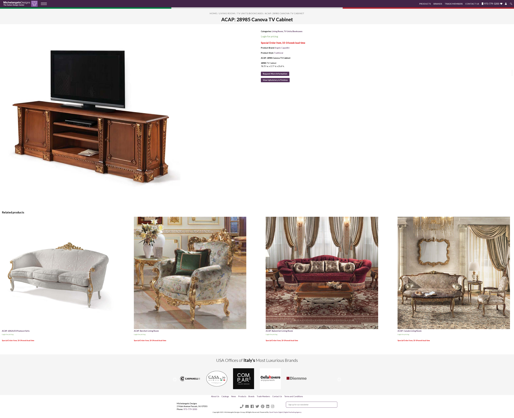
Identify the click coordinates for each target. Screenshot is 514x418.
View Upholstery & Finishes (275, 80)
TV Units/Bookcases (250, 13)
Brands (437, 3)
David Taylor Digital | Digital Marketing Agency (285, 412)
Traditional (278, 53)
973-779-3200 (491, 3)
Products (425, 3)
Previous (175, 379)
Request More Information (275, 74)
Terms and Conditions (293, 396)
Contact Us (472, 3)
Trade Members (454, 3)
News (233, 396)
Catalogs (225, 396)
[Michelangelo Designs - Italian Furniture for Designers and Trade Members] (21, 4)
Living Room (227, 13)
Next (339, 379)
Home (213, 13)
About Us (215, 396)
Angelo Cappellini (282, 48)
